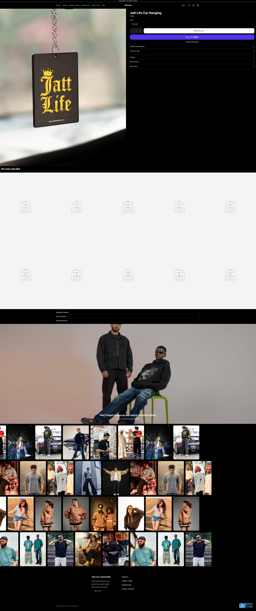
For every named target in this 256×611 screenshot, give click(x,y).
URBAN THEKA (127, 581)
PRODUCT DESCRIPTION (137, 46)
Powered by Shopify (72, 606)
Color (131, 20)
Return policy (134, 66)
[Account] (193, 5)
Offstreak (63, 606)
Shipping (132, 57)
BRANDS (125, 577)
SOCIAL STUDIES (128, 589)
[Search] (189, 5)
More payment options (192, 41)
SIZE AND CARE (134, 51)
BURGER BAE (126, 585)
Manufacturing (134, 61)
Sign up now (97, 591)
